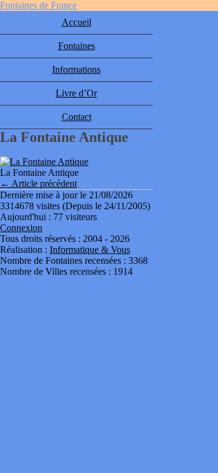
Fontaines (76, 46)
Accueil (76, 22)
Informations (76, 69)
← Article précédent (38, 183)
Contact (76, 117)
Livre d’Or (76, 93)
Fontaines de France (38, 5)
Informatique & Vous (90, 249)
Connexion (21, 228)
